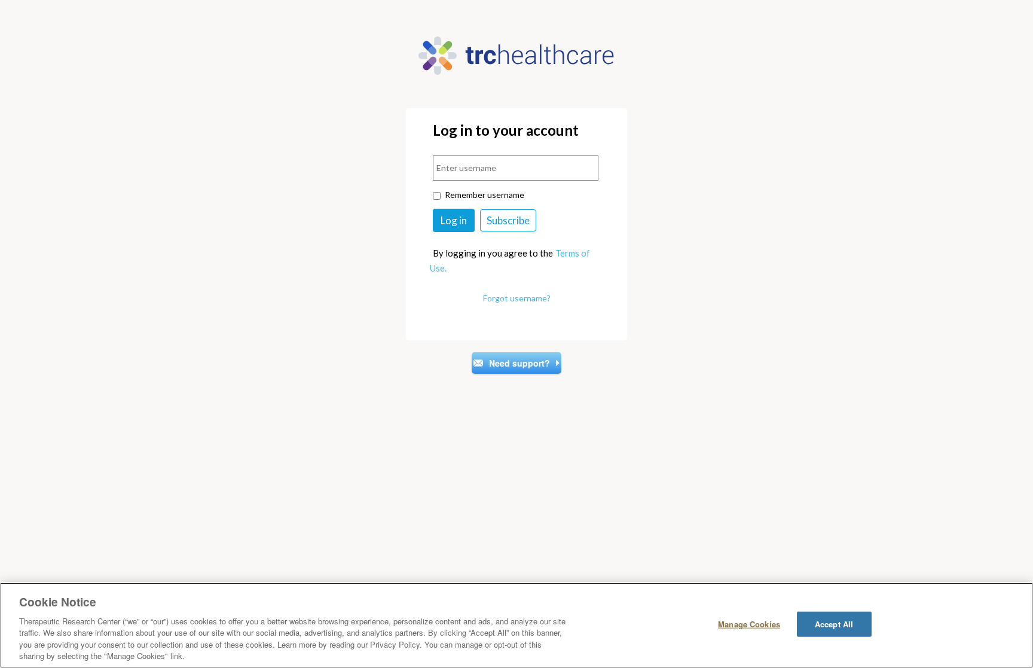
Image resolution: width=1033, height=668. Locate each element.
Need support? (519, 363)
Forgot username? (517, 298)
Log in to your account (506, 131)
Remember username (484, 195)
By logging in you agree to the (493, 253)
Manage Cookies (749, 624)
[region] (516, 625)
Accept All (834, 624)
